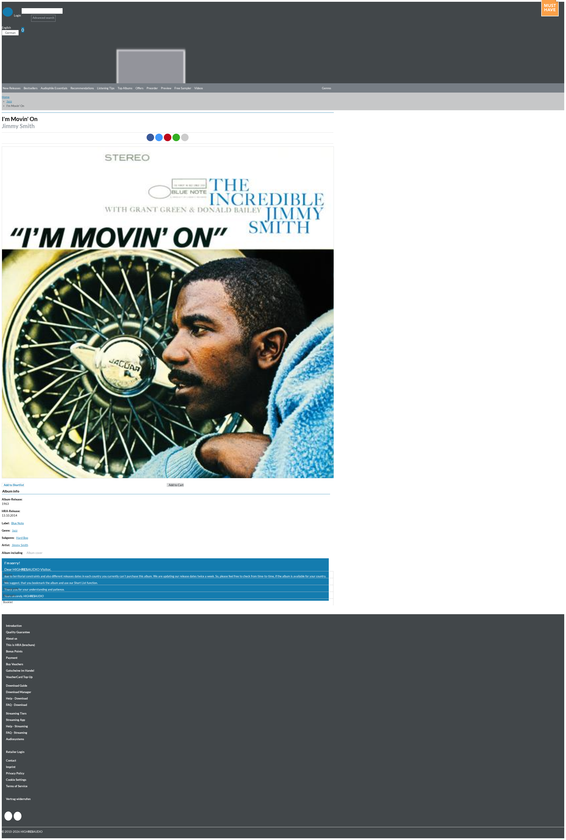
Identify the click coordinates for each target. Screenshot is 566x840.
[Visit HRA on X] (17, 816)
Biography (9, 595)
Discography (11, 588)
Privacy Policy (15, 773)
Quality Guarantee (18, 632)
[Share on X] (159, 137)
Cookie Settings (16, 779)
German (10, 32)
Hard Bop (22, 538)
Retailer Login (15, 752)
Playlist (7, 574)
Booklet (8, 602)
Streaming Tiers (16, 713)
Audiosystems (15, 739)
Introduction (14, 625)
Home (6, 97)
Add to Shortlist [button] (14, 485)
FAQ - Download (16, 705)
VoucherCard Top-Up (19, 677)
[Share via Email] (185, 137)
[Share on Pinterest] (167, 137)
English (6, 27)
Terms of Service (16, 786)
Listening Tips (106, 88)
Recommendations (82, 88)
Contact (11, 760)
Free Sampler (182, 88)
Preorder (152, 88)
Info (5, 581)
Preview (166, 88)
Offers (139, 88)
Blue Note (17, 523)
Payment (11, 657)
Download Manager (18, 692)
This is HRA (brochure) (20, 645)
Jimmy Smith (18, 125)
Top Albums (125, 88)
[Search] (24, 16)
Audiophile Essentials (54, 88)
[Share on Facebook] (150, 137)
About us (11, 638)
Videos (198, 88)
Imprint (10, 767)
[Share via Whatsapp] (176, 137)
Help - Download (17, 698)
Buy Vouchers (14, 664)
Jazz (9, 101)
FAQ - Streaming (16, 732)
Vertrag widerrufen (18, 799)
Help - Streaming (17, 726)
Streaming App (15, 720)
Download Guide (16, 685)
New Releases (12, 88)
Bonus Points (14, 651)
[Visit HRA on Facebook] (8, 816)
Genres (326, 88)
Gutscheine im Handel (20, 670)
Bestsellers (31, 88)
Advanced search (43, 17)
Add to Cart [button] (176, 485)
